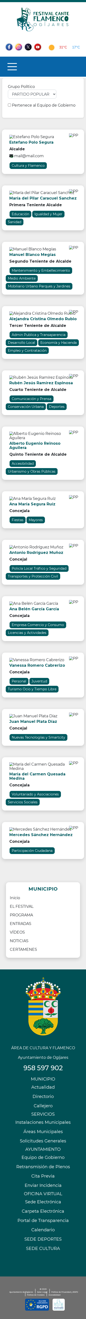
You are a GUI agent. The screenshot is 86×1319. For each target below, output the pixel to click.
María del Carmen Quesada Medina (37, 776)
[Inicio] (43, 19)
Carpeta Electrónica (43, 1211)
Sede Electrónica (43, 1202)
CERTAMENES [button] (23, 949)
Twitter (28, 56)
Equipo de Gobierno (43, 1157)
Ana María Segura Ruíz (32, 504)
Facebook (11, 56)
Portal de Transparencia (43, 1220)
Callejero (43, 1105)
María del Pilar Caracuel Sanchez (43, 198)
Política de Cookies (35, 1295)
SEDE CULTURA (43, 1248)
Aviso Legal (42, 1292)
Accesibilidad (54, 1295)
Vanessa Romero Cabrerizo (37, 665)
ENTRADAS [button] (20, 923)
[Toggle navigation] (12, 67)
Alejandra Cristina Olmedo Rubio (43, 319)
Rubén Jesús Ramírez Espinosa (41, 383)
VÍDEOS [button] (17, 932)
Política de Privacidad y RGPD (64, 1292)
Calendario (43, 1230)
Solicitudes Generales (43, 1141)
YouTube (40, 56)
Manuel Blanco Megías (32, 254)
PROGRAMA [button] (21, 915)
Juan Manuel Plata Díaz (33, 721)
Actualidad (43, 1087)
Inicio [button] (15, 898)
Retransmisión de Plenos (43, 1166)
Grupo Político (21, 86)
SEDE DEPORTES (43, 1239)
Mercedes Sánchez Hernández (41, 834)
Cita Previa (43, 1176)
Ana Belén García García (34, 609)
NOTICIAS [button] (19, 941)
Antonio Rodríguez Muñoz (36, 552)
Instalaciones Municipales (43, 1122)
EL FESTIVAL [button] (21, 906)
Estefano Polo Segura (31, 142)
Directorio (43, 1096)
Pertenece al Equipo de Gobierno (43, 105)
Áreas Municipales (43, 1131)
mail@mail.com (29, 156)
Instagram (21, 56)
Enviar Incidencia (43, 1185)
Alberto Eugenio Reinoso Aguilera (34, 445)
